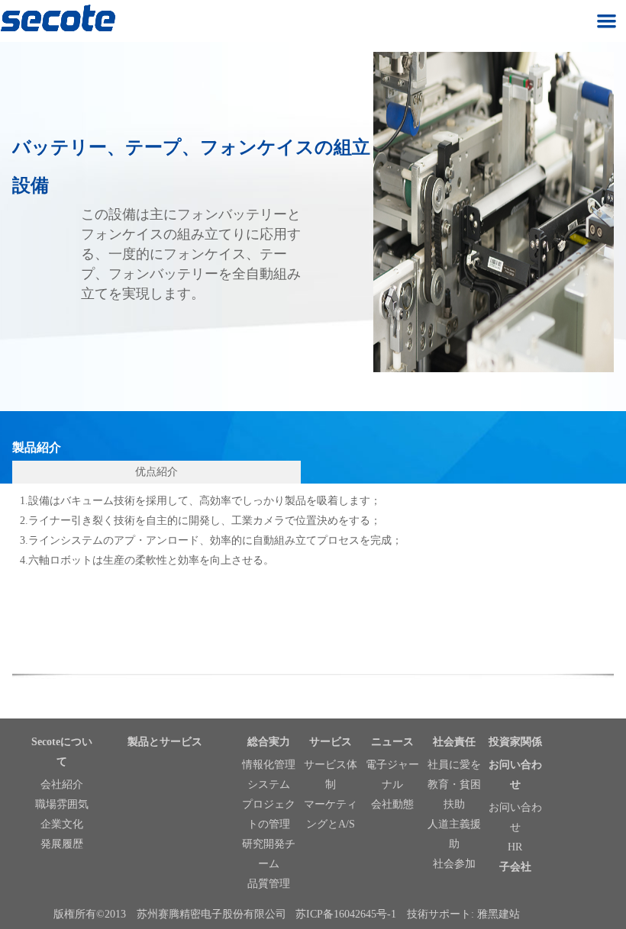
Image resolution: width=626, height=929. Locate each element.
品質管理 (268, 883)
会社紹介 (61, 784)
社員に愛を (454, 764)
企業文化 (61, 824)
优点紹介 (156, 471)
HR (515, 847)
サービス (330, 741)
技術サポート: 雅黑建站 (463, 914)
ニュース (392, 741)
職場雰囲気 (62, 804)
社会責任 (454, 741)
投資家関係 (515, 741)
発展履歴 (61, 844)
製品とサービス (164, 741)
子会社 (515, 867)
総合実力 (268, 741)
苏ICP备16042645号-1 (345, 914)
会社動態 (392, 804)
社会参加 (454, 864)
